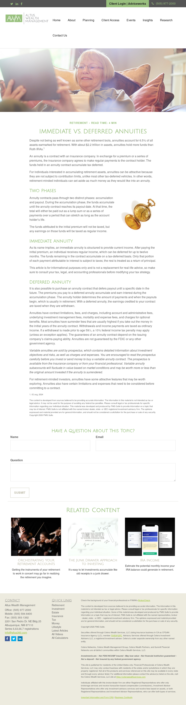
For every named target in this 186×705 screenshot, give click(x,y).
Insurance (57, 616)
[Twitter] (11, 4)
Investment (58, 609)
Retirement (58, 605)
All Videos (57, 634)
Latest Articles (60, 630)
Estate (55, 612)
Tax (54, 619)
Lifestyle (56, 627)
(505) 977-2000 (166, 3)
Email (99, 437)
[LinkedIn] (17, 4)
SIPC (120, 635)
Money (56, 623)
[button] (71, 20)
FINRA (114, 635)
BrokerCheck (144, 600)
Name (14, 437)
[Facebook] (21, 4)
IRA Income (149, 560)
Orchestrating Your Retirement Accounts (36, 562)
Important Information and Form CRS (97, 697)
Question (16, 460)
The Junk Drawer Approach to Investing (93, 562)
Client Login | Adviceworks (127, 3)
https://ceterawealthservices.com (130, 676)
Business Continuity (124, 697)
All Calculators (60, 638)
